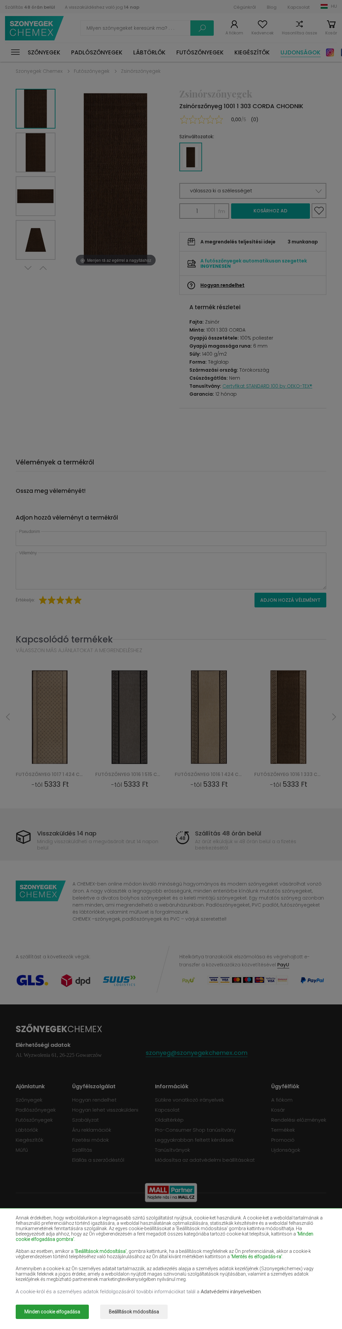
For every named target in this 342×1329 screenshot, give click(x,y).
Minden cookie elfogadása (52, 1311)
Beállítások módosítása (134, 1311)
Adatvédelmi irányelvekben (231, 1292)
